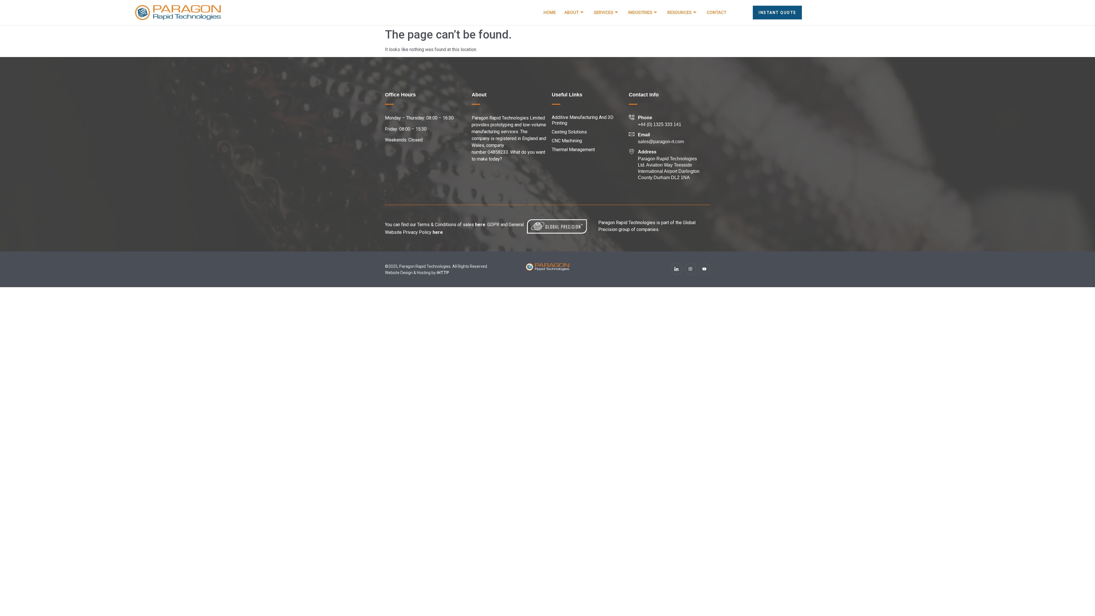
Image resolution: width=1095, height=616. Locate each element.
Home (550, 12)
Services (603, 12)
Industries (640, 12)
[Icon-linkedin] (676, 269)
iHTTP (443, 272)
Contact (716, 12)
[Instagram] (690, 269)
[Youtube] (704, 269)
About (571, 12)
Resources (679, 12)
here (480, 224)
